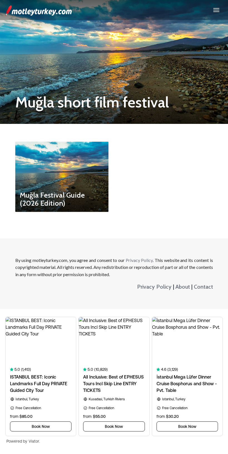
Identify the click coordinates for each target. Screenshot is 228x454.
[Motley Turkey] (38, 10)
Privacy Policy (139, 260)
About (182, 286)
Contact (203, 286)
